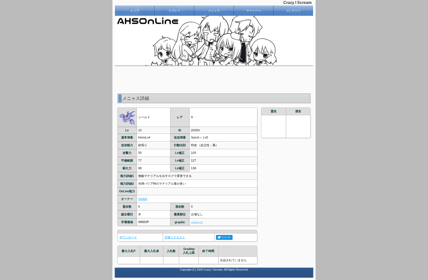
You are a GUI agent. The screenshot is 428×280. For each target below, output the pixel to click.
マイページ (253, 10)
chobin (142, 199)
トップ (134, 10)
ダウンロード (128, 237)
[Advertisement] (214, 79)
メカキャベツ (197, 222)
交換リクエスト (174, 237)
